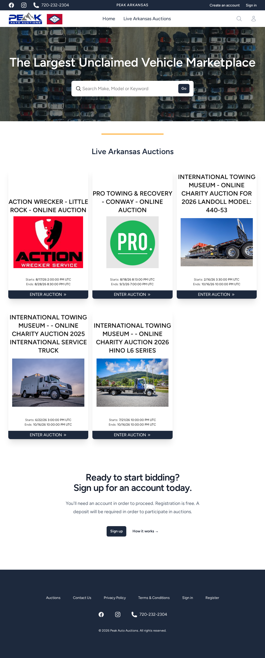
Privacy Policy (115, 598)
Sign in (251, 5)
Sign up (116, 531)
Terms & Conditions (154, 598)
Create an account (225, 5)
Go (183, 88)
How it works (145, 531)
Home (108, 19)
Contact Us (82, 598)
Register (212, 598)
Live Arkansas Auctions (147, 19)
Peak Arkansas (132, 5)
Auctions (53, 598)
